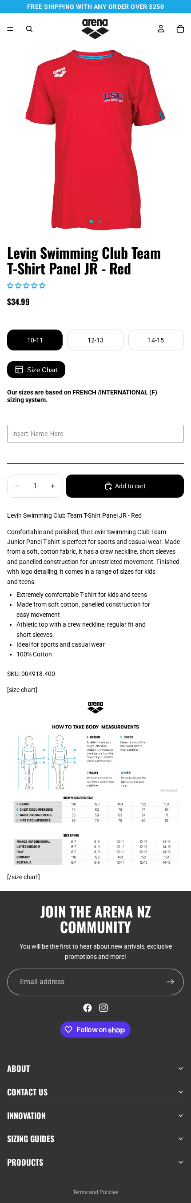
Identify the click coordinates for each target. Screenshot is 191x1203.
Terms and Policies (95, 1192)
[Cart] (180, 29)
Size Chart (42, 370)
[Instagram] (103, 1007)
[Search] (29, 29)
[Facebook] (87, 1007)
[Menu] (10, 29)
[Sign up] (170, 982)
